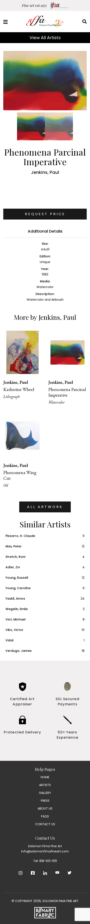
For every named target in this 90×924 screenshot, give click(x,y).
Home (45, 777)
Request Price (45, 213)
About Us (45, 808)
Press (45, 800)
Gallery (45, 793)
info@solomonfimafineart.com (45, 851)
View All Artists (45, 38)
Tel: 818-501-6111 (45, 861)
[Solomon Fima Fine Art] (45, 21)
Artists (45, 785)
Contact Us (45, 824)
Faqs (45, 816)
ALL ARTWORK (45, 506)
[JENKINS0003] (45, 80)
